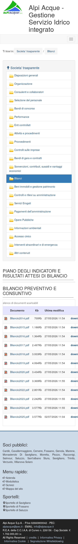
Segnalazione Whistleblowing (46, 541)
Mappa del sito (14, 488)
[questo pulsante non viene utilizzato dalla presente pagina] (5, 429)
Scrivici (9, 485)
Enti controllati (22, 125)
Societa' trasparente (24, 67)
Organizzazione (23, 83)
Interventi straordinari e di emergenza (36, 244)
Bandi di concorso (24, 108)
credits (32, 537)
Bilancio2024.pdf (19, 408)
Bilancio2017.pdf (19, 345)
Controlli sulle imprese (27, 150)
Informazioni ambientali (27, 228)
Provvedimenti (22, 141)
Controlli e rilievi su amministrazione (35, 195)
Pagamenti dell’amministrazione (32, 211)
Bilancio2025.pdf (19, 417)
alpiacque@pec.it (12, 526)
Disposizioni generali (26, 75)
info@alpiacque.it (44, 526)
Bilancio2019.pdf (19, 363)
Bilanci (18, 178)
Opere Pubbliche (24, 220)
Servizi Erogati (22, 203)
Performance (21, 117)
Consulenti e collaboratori (29, 92)
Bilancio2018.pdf (19, 354)
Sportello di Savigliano (18, 503)
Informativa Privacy (51, 537)
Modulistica (12, 481)
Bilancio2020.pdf (19, 372)
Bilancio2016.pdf (19, 336)
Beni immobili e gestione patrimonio (34, 186)
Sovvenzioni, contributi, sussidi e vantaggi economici (35, 169)
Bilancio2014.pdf (19, 318)
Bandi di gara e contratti (28, 158)
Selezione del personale (28, 100)
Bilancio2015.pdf (19, 327)
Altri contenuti (22, 253)
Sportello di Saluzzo (16, 510)
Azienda (10, 478)
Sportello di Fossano (17, 506)
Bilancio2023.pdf (19, 399)
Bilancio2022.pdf (19, 390)
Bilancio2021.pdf (19, 381)
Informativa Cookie (15, 541)
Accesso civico (22, 236)
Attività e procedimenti (27, 133)
